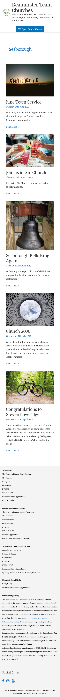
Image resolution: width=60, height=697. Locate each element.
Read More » (12, 127)
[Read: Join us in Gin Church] (30, 150)
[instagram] (9, 681)
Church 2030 (18, 331)
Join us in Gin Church (26, 172)
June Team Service (24, 102)
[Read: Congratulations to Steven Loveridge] (30, 387)
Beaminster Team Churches (32, 7)
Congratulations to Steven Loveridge (24, 412)
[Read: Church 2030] (30, 309)
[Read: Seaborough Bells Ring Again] (30, 225)
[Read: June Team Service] (30, 80)
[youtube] (13, 681)
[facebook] (4, 681)
